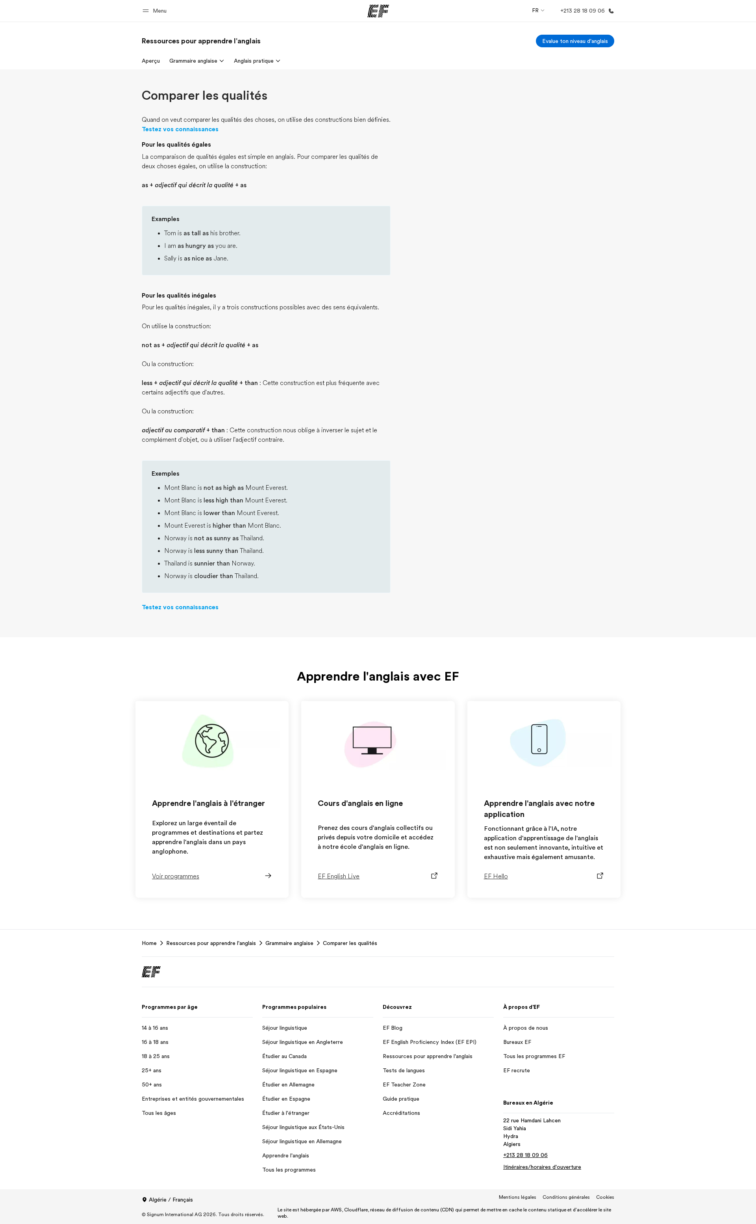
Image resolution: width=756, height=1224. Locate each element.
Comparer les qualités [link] (350, 943)
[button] (156, 11)
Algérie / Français (171, 1199)
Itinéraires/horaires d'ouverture (542, 1167)
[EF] (378, 11)
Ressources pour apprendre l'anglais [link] (211, 943)
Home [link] (149, 943)
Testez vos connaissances (180, 129)
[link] (201, 41)
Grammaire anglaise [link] (289, 943)
